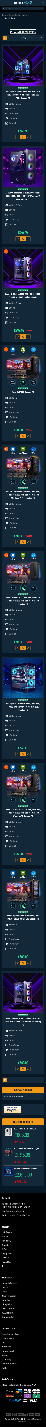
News (3, 1266)
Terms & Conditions (8, 1308)
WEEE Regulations (8, 1312)
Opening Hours (6, 1300)
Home (4, 15)
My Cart (4, 1249)
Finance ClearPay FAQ (9, 1363)
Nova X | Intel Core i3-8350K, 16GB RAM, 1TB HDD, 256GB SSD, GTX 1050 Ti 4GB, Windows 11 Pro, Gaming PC (23, 494)
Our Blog (4, 1368)
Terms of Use (6, 1262)
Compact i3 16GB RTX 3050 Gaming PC (26, 1129)
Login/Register (7, 1232)
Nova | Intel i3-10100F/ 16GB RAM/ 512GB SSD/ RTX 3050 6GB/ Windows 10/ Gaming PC (23, 1021)
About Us (5, 1287)
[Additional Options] (12, 1109)
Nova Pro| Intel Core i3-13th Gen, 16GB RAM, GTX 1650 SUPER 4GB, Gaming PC (23, 917)
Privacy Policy (7, 1304)
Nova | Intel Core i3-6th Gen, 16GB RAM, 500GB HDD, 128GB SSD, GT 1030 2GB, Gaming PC (23, 706)
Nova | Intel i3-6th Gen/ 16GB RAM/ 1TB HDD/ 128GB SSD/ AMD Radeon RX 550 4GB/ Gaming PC (23, 94)
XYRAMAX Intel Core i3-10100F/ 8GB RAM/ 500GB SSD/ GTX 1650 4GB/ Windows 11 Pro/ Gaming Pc (23, 195)
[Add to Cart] (23, 137)
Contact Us (5, 1257)
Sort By (24, 38)
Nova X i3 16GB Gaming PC (23, 392)
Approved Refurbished (9, 1283)
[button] (18, 137)
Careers (4, 1291)
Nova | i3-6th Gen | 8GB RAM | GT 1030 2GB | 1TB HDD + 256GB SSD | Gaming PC (23, 295)
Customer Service (8, 1338)
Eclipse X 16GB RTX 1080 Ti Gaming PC (26, 1149)
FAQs (3, 1342)
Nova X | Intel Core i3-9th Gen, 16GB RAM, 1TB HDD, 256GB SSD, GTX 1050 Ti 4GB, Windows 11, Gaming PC (23, 812)
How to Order (6, 1346)
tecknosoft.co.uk (23, 1422)
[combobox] (23, 9)
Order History (6, 1240)
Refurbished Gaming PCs (18, 15)
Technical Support (8, 1351)
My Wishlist (6, 1245)
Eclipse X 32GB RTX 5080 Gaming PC (26, 1168)
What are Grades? (8, 1317)
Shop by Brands (7, 1253)
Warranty (5, 1355)
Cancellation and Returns (10, 1334)
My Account (6, 1236)
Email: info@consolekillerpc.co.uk (13, 1211)
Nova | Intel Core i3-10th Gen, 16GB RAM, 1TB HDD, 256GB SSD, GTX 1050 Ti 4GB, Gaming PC (23, 600)
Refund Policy (6, 1359)
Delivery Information (9, 1296)
